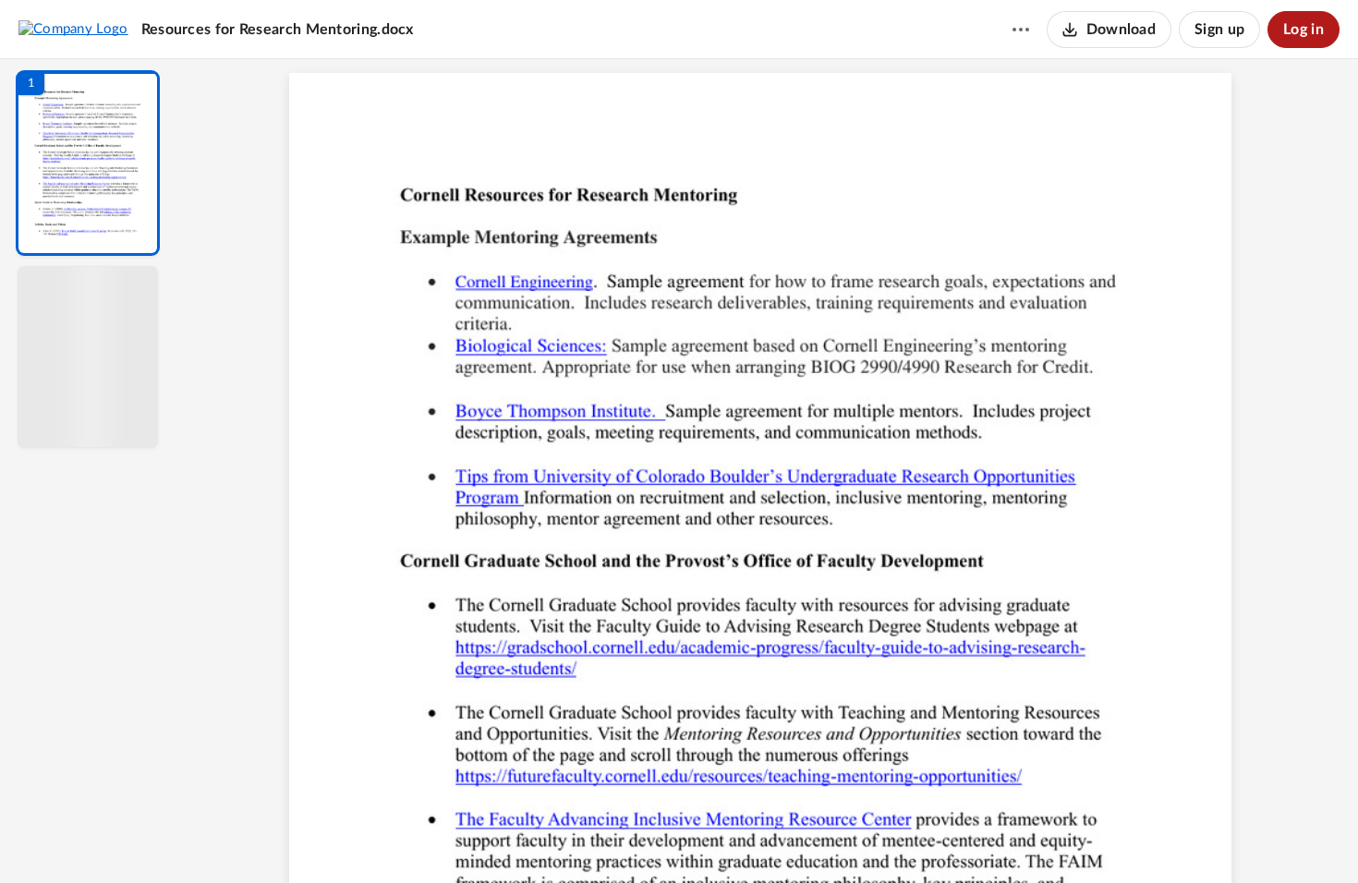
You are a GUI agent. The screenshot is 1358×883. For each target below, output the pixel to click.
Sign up (1219, 29)
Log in (1303, 29)
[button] (87, 163)
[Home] (73, 28)
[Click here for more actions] (1020, 29)
